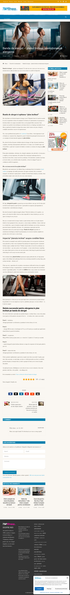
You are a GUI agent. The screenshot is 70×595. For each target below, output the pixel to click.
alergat (35, 526)
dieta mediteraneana (38, 547)
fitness (39, 556)
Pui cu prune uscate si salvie (38, 566)
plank (35, 563)
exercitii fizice (38, 552)
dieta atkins (44, 544)
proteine (39, 563)
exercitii (36, 549)
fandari (35, 556)
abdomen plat (41, 524)
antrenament (37, 528)
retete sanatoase (40, 571)
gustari (35, 559)
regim (35, 568)
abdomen (36, 524)
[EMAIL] (38, 394)
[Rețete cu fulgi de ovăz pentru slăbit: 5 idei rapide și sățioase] (53, 109)
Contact (61, 592)
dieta (40, 544)
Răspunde (41, 428)
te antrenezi (24, 133)
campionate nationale (39, 535)
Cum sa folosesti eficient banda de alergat (26, 374)
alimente (39, 526)
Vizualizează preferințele (61, 588)
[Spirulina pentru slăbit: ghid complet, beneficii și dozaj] (53, 120)
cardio (35, 540)
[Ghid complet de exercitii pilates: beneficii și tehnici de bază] (53, 73)
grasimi (43, 556)
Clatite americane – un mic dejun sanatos (17, 404)
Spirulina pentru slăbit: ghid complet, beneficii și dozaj (63, 121)
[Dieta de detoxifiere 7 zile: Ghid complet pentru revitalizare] (53, 85)
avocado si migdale (37, 531)
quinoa (44, 566)
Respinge (49, 588)
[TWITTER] (16, 394)
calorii (44, 533)
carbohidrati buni (41, 537)
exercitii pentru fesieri (37, 554)
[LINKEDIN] (21, 394)
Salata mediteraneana (38, 574)
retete (39, 568)
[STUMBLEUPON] (32, 394)
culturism (36, 544)
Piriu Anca (13, 428)
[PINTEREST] (27, 394)
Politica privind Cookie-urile (44, 592)
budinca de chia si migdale (38, 533)
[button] (67, 578)
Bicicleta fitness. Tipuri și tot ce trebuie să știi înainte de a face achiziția (24, 572)
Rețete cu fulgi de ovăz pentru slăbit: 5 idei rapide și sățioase (63, 110)
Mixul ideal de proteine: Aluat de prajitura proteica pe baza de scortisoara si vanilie (31, 407)
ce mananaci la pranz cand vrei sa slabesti (40, 542)
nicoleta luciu (37, 561)
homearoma (20, 549)
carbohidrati (36, 537)
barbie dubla (42, 531)
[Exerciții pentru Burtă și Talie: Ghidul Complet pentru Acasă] (53, 97)
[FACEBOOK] (10, 394)
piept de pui (43, 561)
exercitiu (43, 554)
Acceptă (39, 588)
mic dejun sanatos (42, 559)
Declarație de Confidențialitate (55, 592)
